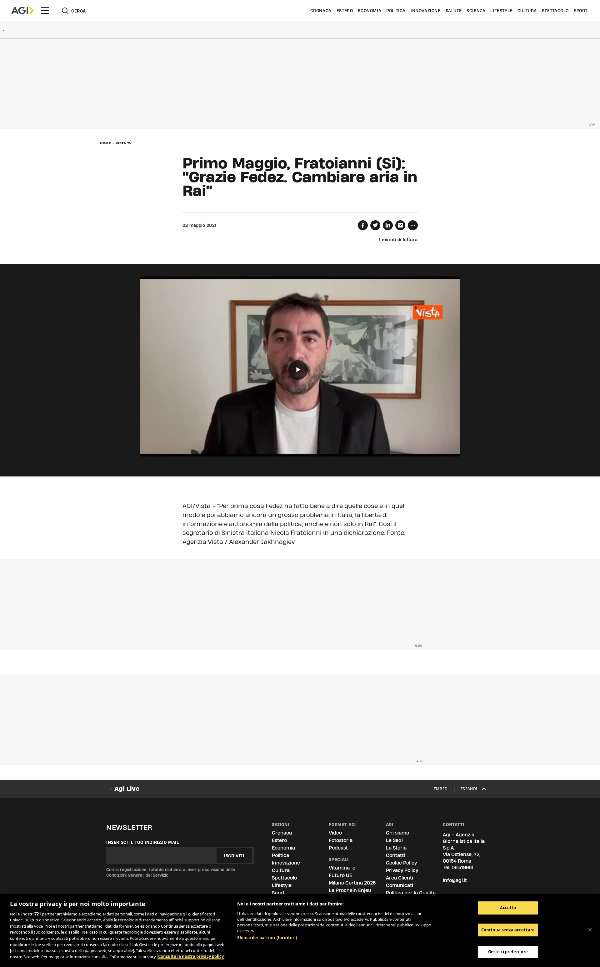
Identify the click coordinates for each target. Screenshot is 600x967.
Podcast (338, 848)
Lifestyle (501, 10)
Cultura (527, 10)
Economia (369, 10)
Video (335, 833)
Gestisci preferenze (508, 952)
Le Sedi (394, 840)
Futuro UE (340, 875)
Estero (345, 10)
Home (105, 143)
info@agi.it (455, 880)
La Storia (396, 848)
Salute (454, 10)
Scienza (476, 10)
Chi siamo (397, 833)
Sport (581, 10)
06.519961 (462, 867)
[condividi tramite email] (400, 225)
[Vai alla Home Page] (22, 10)
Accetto (508, 907)
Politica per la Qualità (411, 893)
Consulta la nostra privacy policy (191, 956)
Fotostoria (340, 840)
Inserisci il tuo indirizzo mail (142, 842)
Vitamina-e (342, 868)
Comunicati (399, 885)
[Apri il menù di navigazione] (45, 10)
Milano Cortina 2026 (352, 883)
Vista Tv (124, 143)
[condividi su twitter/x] (375, 225)
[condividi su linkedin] (388, 225)
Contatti (395, 855)
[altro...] (413, 225)
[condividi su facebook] (363, 225)
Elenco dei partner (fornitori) (267, 937)
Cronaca (321, 10)
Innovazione (426, 10)
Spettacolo (555, 10)
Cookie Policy (401, 863)
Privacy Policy (402, 870)
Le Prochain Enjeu (350, 890)
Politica (396, 10)
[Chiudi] (590, 929)
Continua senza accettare (508, 930)
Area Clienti (399, 878)
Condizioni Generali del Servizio (137, 875)
